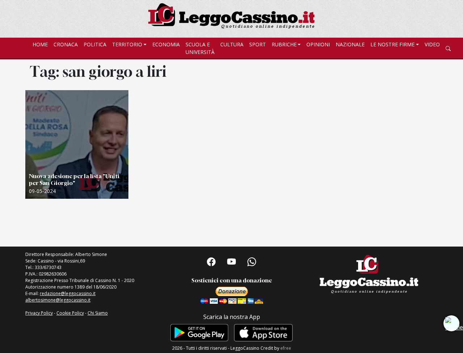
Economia (166, 44)
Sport (257, 44)
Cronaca (66, 44)
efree (285, 348)
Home (40, 44)
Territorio (127, 44)
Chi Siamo (98, 313)
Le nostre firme (392, 44)
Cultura (231, 44)
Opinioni (318, 44)
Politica (95, 44)
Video (432, 44)
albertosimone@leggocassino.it (57, 300)
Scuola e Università (200, 48)
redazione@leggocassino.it (67, 293)
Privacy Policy (39, 313)
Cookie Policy (70, 313)
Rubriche (284, 44)
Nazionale (350, 44)
